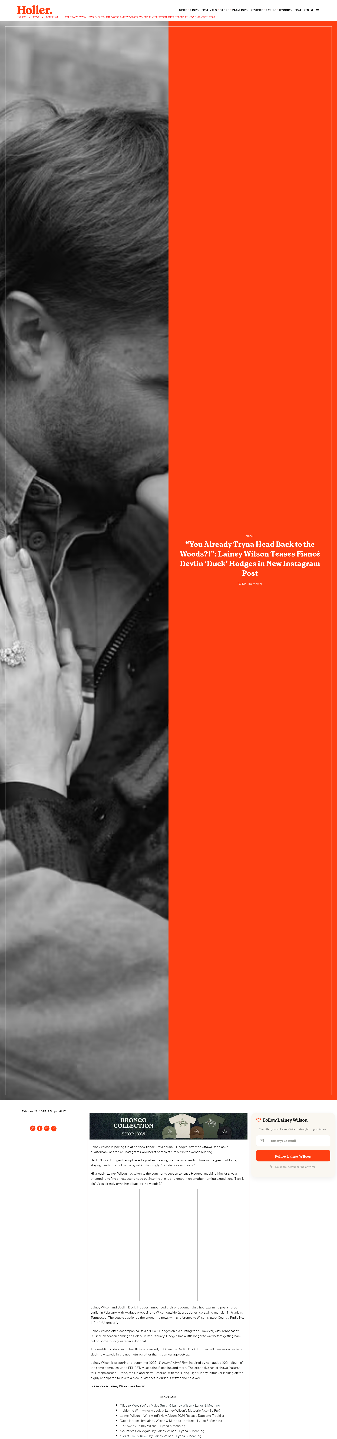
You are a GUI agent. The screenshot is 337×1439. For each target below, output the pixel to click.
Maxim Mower (251, 583)
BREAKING (52, 17)
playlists (239, 10)
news (183, 10)
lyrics (271, 10)
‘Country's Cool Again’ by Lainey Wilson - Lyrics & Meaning (162, 1430)
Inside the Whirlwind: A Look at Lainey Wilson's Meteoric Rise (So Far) (170, 1410)
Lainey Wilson (101, 1146)
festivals (209, 10)
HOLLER (22, 17)
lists (194, 10)
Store (224, 10)
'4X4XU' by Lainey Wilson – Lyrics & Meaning (152, 1425)
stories (285, 10)
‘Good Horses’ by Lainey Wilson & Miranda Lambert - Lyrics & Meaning (171, 1420)
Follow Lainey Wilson (293, 1156)
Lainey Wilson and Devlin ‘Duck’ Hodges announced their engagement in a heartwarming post (158, 1306)
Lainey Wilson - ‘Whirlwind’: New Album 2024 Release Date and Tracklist (172, 1415)
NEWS (36, 17)
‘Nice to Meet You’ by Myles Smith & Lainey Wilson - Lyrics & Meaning (170, 1404)
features (302, 10)
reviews (256, 10)
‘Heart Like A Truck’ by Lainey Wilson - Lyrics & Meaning (160, 1435)
